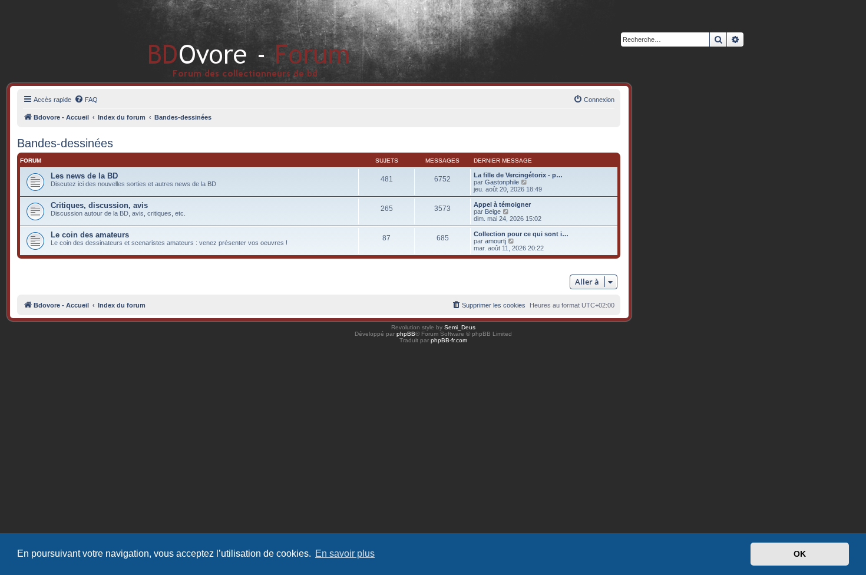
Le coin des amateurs (90, 234)
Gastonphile (502, 182)
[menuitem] (86, 99)
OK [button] (800, 554)
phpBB (405, 334)
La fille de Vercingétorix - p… (518, 175)
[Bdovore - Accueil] (231, 41)
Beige (493, 211)
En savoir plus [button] (345, 553)
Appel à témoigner (502, 204)
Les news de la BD (84, 175)
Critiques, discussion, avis (99, 205)
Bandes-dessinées (65, 143)
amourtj (495, 240)
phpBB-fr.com (449, 340)
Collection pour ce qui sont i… (521, 233)
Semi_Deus (459, 327)
